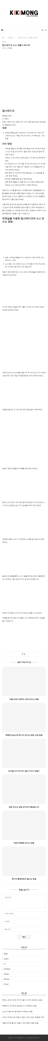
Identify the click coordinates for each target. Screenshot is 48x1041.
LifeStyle (7, 969)
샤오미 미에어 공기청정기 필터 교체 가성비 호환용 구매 (23, 1017)
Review (6, 979)
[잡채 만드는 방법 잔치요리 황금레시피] (24, 789)
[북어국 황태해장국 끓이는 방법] (24, 861)
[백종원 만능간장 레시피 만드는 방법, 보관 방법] (24, 717)
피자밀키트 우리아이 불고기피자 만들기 (24, 771)
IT (4, 964)
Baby (6, 954)
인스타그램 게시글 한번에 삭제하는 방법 (17, 1011)
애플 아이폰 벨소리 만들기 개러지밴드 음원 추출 (20, 1023)
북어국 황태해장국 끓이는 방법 (24, 879)
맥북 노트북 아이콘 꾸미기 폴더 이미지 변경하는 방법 (22, 1000)
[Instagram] (42, 30)
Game (6, 959)
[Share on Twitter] (24, 654)
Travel (6, 984)
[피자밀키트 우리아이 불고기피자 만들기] (24, 753)
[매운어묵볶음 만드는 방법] (24, 825)
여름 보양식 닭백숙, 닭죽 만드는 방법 (24, 699)
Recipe (10, 37)
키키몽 (9, 48)
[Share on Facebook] (22, 654)
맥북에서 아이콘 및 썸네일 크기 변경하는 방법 (19, 1006)
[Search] (46, 30)
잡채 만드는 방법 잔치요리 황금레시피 (24, 807)
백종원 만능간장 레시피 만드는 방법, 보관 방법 (24, 735)
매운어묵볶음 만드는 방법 (24, 843)
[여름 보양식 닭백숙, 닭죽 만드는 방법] (24, 681)
